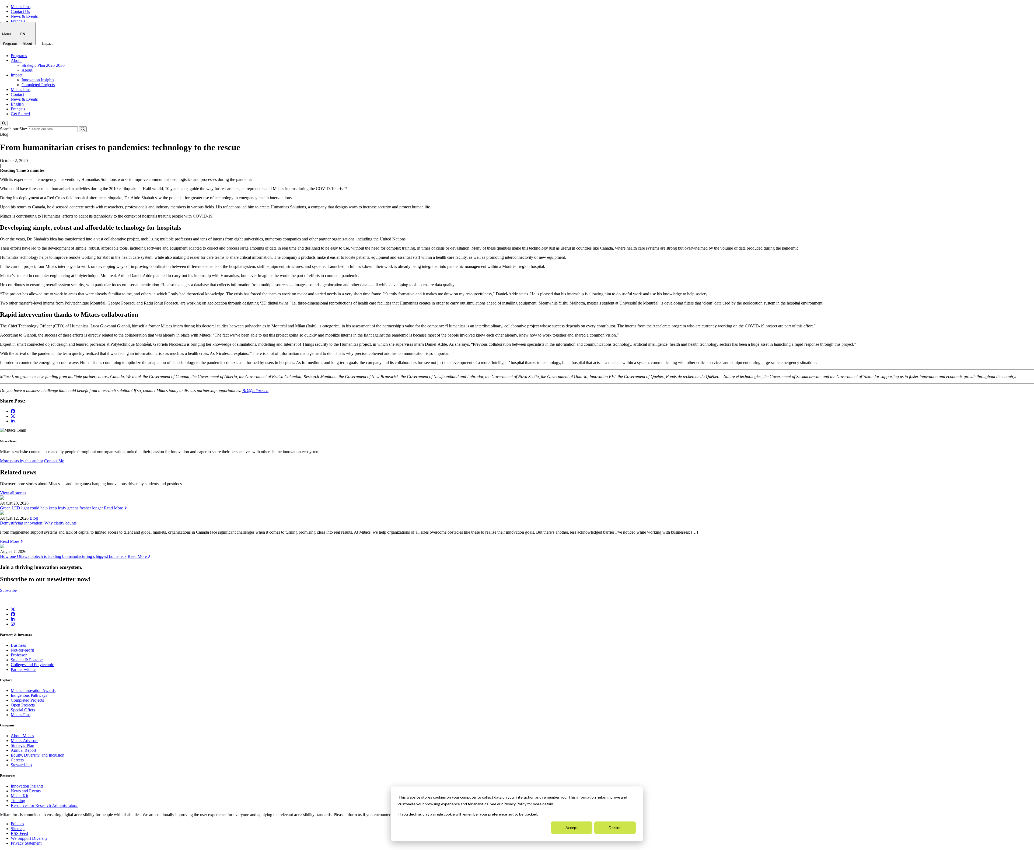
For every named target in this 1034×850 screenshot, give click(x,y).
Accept (571, 827)
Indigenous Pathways (29, 695)
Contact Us (20, 11)
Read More (114, 508)
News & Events (24, 16)
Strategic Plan (22, 745)
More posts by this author (21, 461)
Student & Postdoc (27, 659)
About (27, 43)
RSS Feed (19, 833)
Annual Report (23, 750)
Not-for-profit (22, 650)
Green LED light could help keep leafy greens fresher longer (51, 508)
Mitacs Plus (20, 6)
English (17, 104)
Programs (10, 43)
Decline (615, 827)
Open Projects (23, 705)
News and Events (26, 791)
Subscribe (8, 590)
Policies (17, 823)
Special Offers (23, 710)
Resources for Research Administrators (44, 805)
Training (18, 800)
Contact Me (54, 461)
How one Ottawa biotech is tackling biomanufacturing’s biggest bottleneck (63, 556)
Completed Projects (38, 84)
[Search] (4, 123)
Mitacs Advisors (24, 740)
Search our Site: (14, 129)
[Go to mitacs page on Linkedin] (13, 421)
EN (22, 33)
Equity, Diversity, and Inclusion (37, 755)
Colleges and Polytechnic (32, 664)
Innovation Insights (38, 80)
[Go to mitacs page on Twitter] (13, 416)
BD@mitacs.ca (255, 390)
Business (18, 645)
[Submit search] (83, 129)
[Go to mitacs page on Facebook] (13, 411)
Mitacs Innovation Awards (33, 690)
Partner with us (23, 669)
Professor (19, 655)
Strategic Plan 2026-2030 (43, 65)
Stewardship (21, 764)
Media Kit (19, 795)
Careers (17, 760)
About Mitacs (22, 735)
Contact (17, 94)
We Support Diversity (29, 838)
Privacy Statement (26, 843)
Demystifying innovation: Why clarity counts (38, 523)
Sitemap (18, 828)
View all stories (13, 493)
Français (18, 21)
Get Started (20, 113)
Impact (47, 43)
